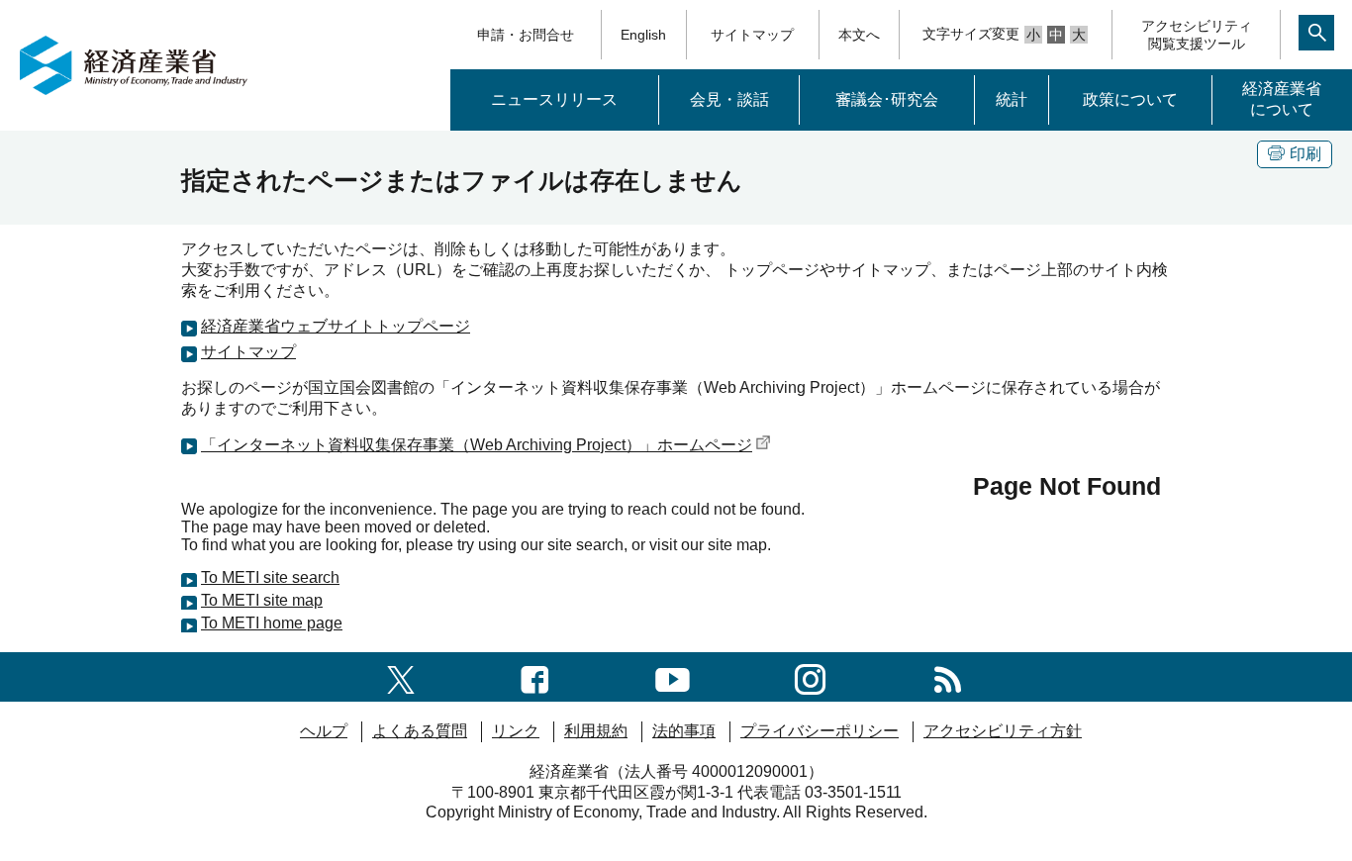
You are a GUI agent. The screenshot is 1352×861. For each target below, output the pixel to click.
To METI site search (270, 577)
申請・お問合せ (525, 35)
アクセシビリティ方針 (1002, 730)
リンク (515, 730)
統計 (1011, 99)
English (643, 35)
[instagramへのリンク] (810, 676)
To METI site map (262, 600)
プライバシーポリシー (819, 730)
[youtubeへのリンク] (672, 676)
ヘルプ (323, 730)
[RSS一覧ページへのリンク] (947, 676)
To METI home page (271, 623)
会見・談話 (729, 99)
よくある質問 (419, 730)
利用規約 (596, 730)
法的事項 (684, 730)
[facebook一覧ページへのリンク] (535, 676)
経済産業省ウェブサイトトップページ (335, 326)
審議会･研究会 (886, 99)
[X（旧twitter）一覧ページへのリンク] (401, 676)
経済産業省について (1281, 99)
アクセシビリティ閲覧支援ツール (1196, 34)
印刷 (1305, 153)
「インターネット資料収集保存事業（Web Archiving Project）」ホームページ (476, 444)
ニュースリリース (554, 99)
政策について (1130, 99)
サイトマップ (752, 35)
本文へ (859, 35)
